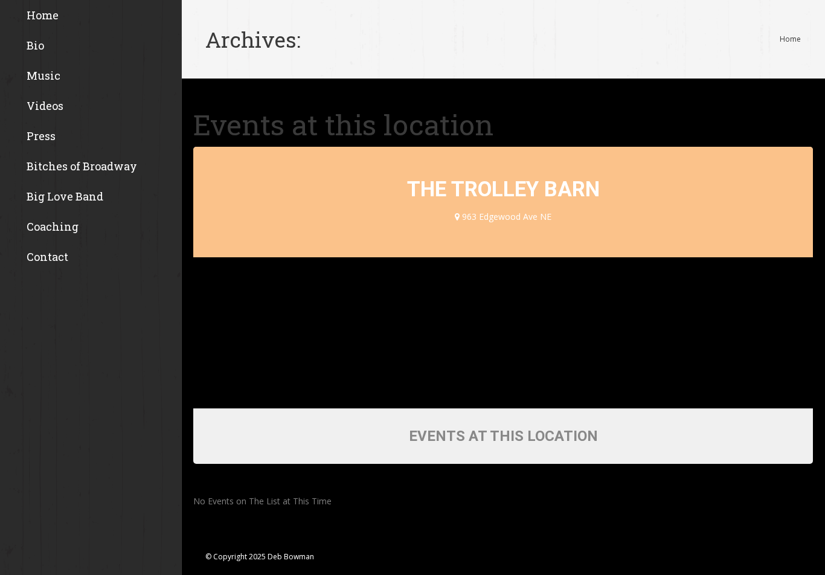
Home (790, 39)
